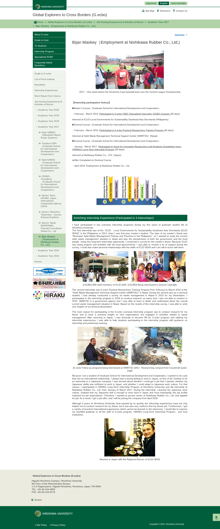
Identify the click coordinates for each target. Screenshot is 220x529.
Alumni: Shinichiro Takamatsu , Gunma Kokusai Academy (51, 215)
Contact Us (181, 11)
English (163, 3)
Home (40, 22)
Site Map (149, 11)
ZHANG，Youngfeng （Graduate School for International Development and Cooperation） (50, 183)
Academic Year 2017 (158, 22)
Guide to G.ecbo (42, 73)
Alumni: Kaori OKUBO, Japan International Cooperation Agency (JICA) (51, 201)
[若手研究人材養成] (49, 283)
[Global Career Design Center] (49, 271)
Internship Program (44, 51)
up (216, 518)
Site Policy (41, 525)
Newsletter (39, 84)
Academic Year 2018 (48, 121)
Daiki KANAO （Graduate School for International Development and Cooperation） (50, 165)
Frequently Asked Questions (43, 64)
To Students (40, 45)
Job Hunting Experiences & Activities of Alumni (119, 22)
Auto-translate (178, 3)
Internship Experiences (46, 90)
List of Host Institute (44, 79)
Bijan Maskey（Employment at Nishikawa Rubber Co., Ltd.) (50, 240)
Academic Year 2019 (48, 115)
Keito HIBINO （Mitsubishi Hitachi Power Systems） (51, 135)
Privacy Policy (58, 525)
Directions (165, 11)
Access (38, 261)
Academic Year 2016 (48, 250)
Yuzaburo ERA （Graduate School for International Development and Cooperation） (50, 148)
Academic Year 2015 (48, 256)
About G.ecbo (41, 34)
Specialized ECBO (43, 57)
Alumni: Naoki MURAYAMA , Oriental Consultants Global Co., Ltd (51, 227)
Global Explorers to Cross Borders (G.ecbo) (70, 15)
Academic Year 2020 (48, 110)
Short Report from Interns (47, 96)
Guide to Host (41, 40)
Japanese (151, 3)
